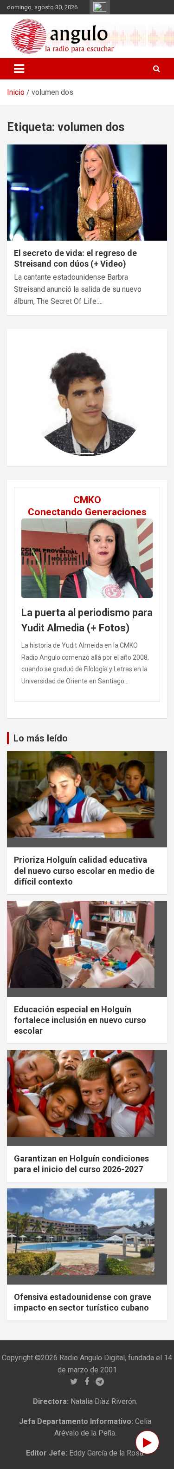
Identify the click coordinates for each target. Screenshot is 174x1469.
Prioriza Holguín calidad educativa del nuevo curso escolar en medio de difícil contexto (84, 870)
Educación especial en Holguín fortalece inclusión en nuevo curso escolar (80, 1020)
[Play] (147, 1442)
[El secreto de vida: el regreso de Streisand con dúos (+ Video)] (87, 192)
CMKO (87, 499)
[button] (37, 397)
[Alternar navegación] (19, 68)
